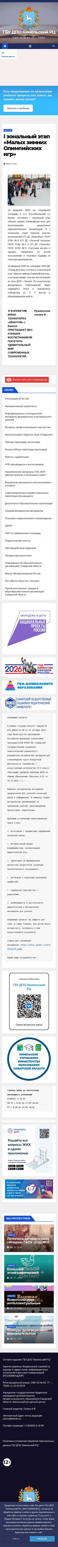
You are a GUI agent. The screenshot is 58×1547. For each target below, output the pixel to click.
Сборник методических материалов (24, 511)
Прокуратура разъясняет (18, 555)
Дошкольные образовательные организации (29, 503)
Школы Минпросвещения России (22, 573)
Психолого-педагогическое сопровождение (28, 518)
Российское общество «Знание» (22, 581)
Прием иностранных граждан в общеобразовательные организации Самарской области (24, 591)
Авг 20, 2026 (16, 1308)
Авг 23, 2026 (16, 1247)
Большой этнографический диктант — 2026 (23, 1272)
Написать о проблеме (18, 108)
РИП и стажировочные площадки (23, 533)
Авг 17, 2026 (16, 1339)
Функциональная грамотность (21, 406)
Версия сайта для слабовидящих (29, 379)
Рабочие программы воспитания (22, 442)
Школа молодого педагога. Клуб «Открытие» (29, 434)
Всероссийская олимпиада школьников (26, 449)
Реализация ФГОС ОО (17, 399)
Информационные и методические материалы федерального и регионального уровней (28, 416)
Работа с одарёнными (17, 457)
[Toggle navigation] (30, 46)
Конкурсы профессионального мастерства (28, 427)
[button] (54, 46)
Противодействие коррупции (20, 548)
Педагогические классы (17, 540)
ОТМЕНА (16, 1539)
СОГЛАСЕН (42, 1539)
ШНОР (8, 526)
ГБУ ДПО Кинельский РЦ (29, 32)
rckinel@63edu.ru (12, 1419)
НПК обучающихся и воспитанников (24, 464)
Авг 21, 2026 (16, 1278)
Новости (7, 130)
